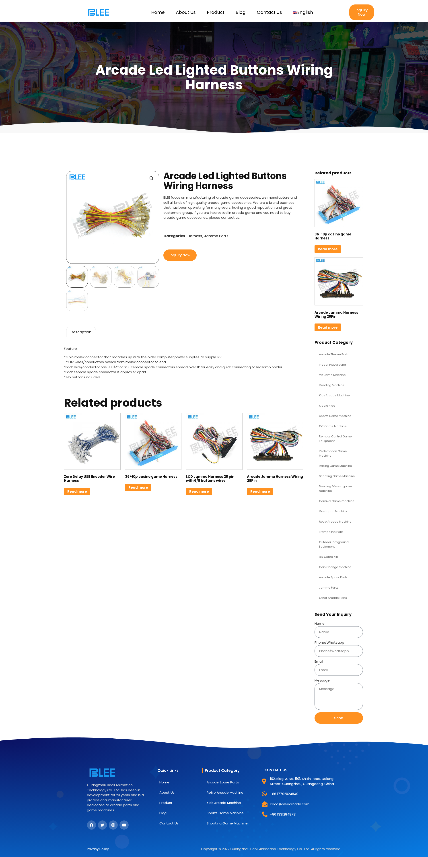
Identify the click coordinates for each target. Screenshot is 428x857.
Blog (241, 12)
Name (320, 623)
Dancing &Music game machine (335, 488)
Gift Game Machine (333, 426)
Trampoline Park (331, 532)
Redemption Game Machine (333, 453)
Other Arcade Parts (333, 598)
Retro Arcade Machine (335, 521)
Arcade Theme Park (333, 354)
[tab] (81, 332)
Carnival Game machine (336, 501)
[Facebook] (91, 825)
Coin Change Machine (335, 567)
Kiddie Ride (327, 406)
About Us (186, 12)
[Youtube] (124, 825)
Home (158, 12)
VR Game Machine (332, 375)
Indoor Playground (332, 365)
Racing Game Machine (335, 466)
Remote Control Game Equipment (335, 438)
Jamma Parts (216, 236)
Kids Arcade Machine (334, 395)
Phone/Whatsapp (329, 642)
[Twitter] (102, 825)
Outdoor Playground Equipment (334, 544)
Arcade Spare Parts (333, 577)
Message (322, 680)
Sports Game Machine (335, 416)
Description (81, 332)
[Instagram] (113, 825)
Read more (77, 491)
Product (215, 12)
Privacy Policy (98, 849)
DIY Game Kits (329, 557)
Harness (194, 236)
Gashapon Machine (333, 511)
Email (319, 661)
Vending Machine (331, 385)
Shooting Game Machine (337, 476)
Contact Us (269, 12)
